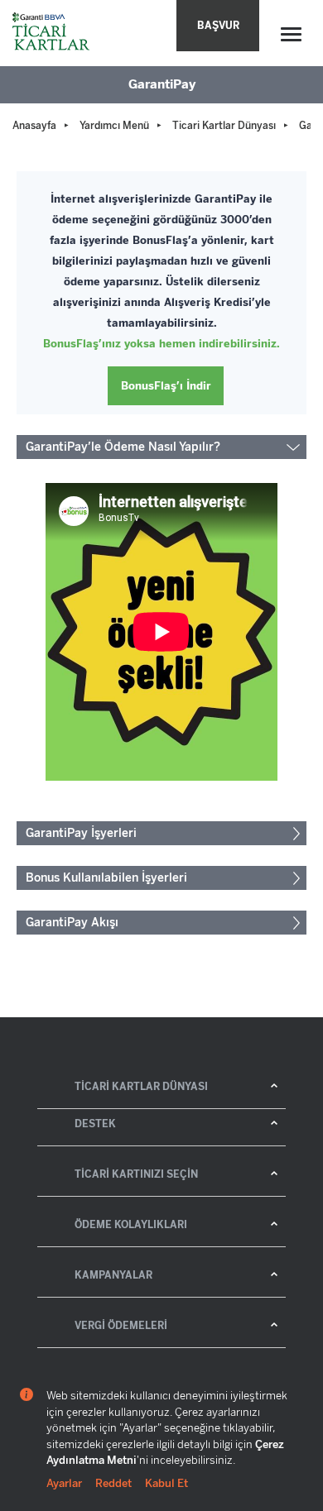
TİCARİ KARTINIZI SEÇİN (136, 1174)
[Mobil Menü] (291, 34)
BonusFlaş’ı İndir (166, 386)
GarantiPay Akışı (72, 923)
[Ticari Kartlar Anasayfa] (52, 33)
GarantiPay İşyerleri (81, 833)
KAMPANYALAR (113, 1275)
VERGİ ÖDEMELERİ (121, 1326)
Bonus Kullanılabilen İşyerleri (106, 878)
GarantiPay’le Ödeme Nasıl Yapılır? (123, 447)
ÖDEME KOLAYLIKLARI (131, 1225)
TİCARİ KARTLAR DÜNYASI (141, 1087)
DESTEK (95, 1124)
